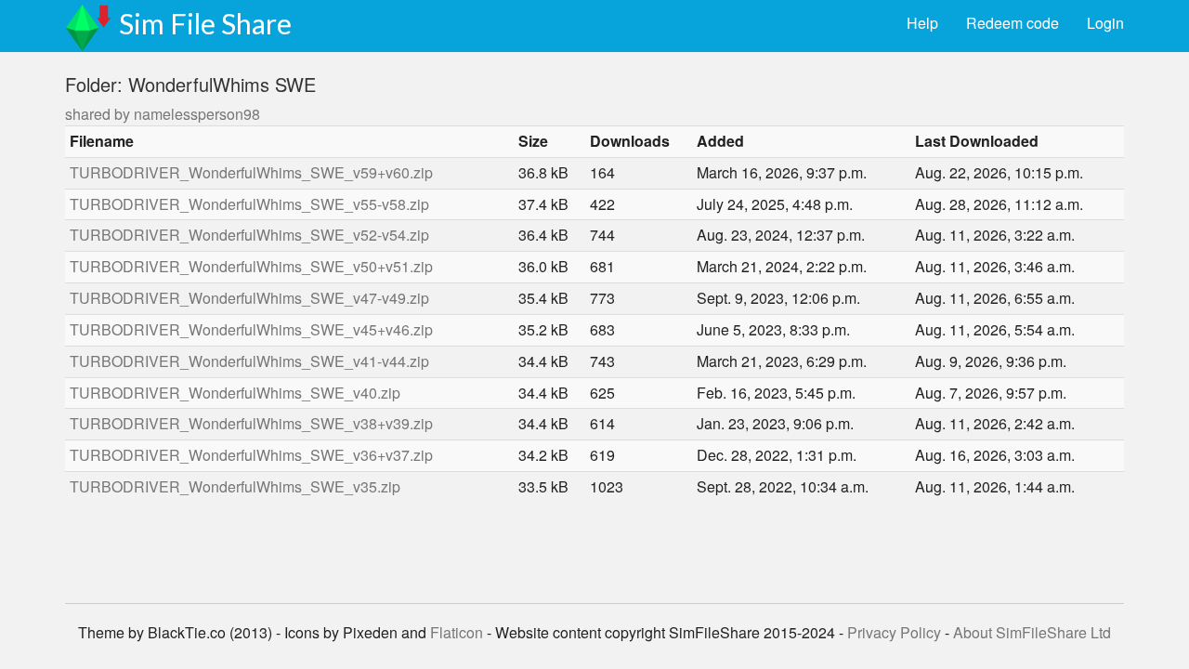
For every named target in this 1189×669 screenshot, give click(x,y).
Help (922, 22)
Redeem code (1012, 22)
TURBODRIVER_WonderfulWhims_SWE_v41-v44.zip (249, 361)
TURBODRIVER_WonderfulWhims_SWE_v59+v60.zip (251, 172)
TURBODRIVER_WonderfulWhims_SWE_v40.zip (235, 392)
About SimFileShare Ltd (1032, 632)
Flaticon (456, 632)
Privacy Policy (894, 632)
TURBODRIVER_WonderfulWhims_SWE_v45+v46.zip (251, 329)
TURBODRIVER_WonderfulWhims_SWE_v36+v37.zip (251, 455)
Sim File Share (205, 23)
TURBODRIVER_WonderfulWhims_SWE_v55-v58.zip (249, 204)
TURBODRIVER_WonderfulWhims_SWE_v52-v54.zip (249, 234)
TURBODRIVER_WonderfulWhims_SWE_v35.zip (235, 486)
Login (1105, 22)
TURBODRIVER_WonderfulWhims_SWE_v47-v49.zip (249, 297)
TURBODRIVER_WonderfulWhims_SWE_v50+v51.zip (251, 266)
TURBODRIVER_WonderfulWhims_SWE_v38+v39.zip (251, 423)
